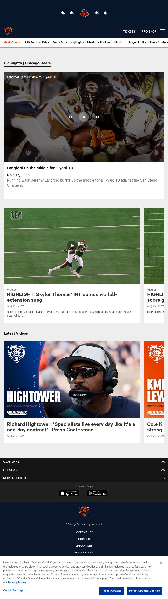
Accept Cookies (111, 590)
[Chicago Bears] (84, 512)
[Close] (161, 563)
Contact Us (84, 538)
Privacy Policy (84, 552)
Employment (84, 545)
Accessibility (84, 532)
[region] (84, 577)
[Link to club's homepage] (8, 29)
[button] (71, 117)
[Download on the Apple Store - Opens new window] (69, 493)
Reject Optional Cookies (144, 590)
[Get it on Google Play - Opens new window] (97, 495)
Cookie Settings (13, 590)
